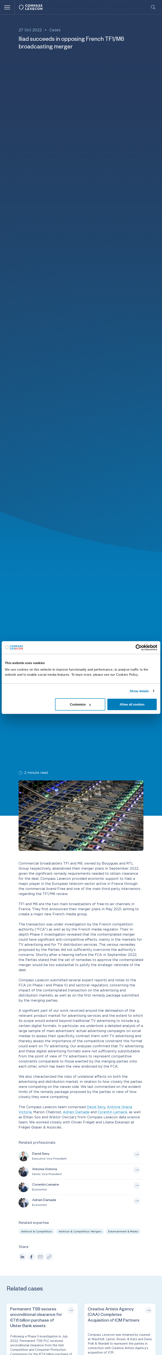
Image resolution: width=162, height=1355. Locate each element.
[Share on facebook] (31, 1257)
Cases (55, 30)
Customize (78, 704)
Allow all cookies (132, 704)
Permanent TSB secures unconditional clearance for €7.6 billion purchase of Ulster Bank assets (36, 1318)
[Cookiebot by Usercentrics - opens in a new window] (138, 647)
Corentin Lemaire (112, 1112)
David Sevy (96, 1107)
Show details (139, 691)
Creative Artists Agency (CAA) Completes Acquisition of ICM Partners (113, 1315)
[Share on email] (40, 1257)
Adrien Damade (76, 1112)
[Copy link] (49, 1257)
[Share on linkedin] (22, 1257)
